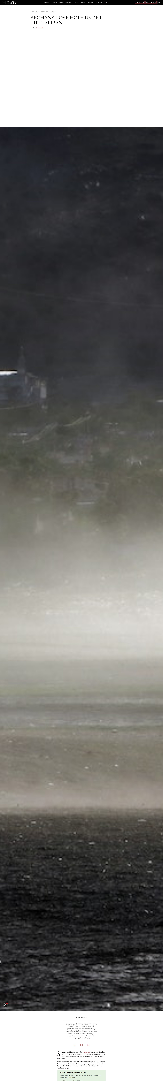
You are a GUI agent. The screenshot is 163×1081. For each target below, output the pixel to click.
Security (91, 2)
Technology (99, 2)
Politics (83, 2)
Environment (69, 2)
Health (77, 2)
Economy (55, 2)
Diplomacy (47, 2)
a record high (86, 1052)
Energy (61, 2)
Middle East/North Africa (40, 12)
